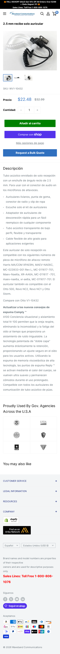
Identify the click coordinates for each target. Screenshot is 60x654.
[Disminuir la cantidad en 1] (21, 110)
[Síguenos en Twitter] (11, 599)
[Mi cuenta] (48, 13)
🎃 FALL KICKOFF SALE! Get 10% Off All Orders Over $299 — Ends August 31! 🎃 (30, 3)
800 (41, 576)
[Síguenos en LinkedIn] (23, 599)
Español (9, 545)
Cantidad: (9, 109)
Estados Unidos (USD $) (36, 545)
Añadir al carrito (30, 123)
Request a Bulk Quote (30, 152)
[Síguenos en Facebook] (5, 599)
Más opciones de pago (30, 143)
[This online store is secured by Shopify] (11, 519)
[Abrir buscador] (42, 13)
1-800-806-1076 (39, 7)
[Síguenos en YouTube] (17, 599)
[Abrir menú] (4, 13)
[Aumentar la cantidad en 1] (37, 110)
